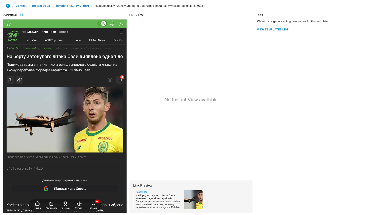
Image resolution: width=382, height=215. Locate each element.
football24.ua (41, 5)
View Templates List (272, 29)
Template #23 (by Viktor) (72, 5)
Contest (21, 5)
